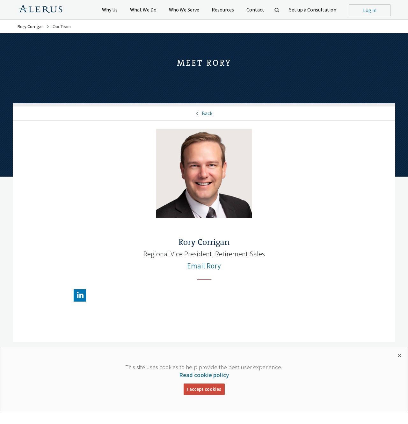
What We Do (143, 9)
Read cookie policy (204, 375)
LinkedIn (79, 295)
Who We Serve (184, 9)
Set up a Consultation (312, 9)
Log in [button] (369, 10)
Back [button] (207, 113)
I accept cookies (204, 389)
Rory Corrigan (31, 26)
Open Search (276, 10)
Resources (223, 9)
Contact (255, 9)
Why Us (110, 9)
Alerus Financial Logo (40, 10)
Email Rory (204, 265)
